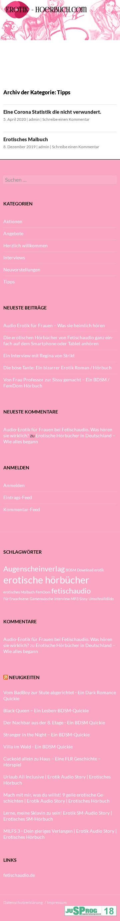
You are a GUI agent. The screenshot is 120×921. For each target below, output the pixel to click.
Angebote (13, 233)
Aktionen (12, 221)
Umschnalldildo (101, 598)
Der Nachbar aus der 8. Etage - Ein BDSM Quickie (54, 722)
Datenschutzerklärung (23, 902)
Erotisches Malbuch (25, 139)
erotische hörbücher (46, 579)
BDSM (71, 570)
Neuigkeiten (24, 677)
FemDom (43, 592)
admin (34, 119)
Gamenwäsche (41, 598)
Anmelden (14, 485)
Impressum (57, 902)
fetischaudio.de (19, 875)
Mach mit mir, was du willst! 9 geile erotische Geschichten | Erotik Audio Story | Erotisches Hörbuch (56, 798)
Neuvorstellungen (21, 269)
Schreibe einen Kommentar (66, 119)
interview (62, 598)
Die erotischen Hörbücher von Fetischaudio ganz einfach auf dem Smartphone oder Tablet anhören (58, 340)
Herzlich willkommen (25, 245)
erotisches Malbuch (19, 592)
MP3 (74, 598)
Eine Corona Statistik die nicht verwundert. (52, 112)
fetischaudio (71, 590)
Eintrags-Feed (17, 497)
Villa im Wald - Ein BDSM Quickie (38, 746)
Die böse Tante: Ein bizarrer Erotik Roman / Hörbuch (57, 367)
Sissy (83, 598)
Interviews (14, 257)
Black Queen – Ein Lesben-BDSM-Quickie (46, 710)
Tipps (9, 281)
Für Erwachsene (16, 598)
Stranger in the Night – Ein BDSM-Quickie (46, 734)
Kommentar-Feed (21, 509)
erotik (99, 570)
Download (85, 570)
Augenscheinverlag (34, 568)
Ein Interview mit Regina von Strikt (39, 355)
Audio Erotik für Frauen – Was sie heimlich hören (54, 325)
